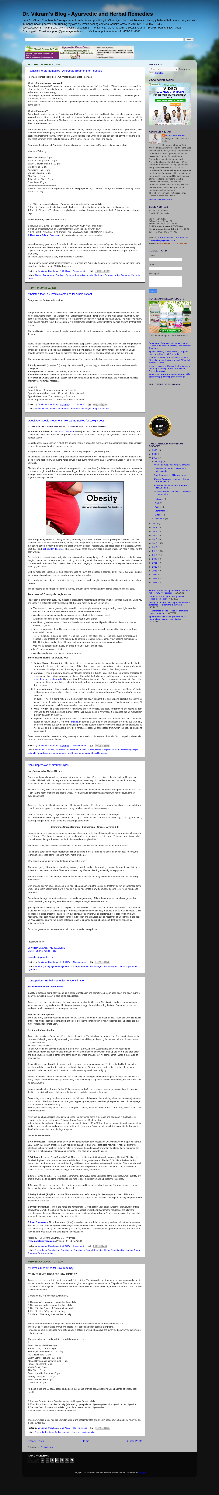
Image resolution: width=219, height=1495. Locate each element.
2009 (155, 454)
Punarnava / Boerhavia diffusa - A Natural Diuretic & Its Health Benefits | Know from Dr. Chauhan (170, 345)
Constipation (66, 1250)
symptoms (61, 753)
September (160, 511)
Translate (159, 73)
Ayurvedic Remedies (44, 750)
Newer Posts (36, 1441)
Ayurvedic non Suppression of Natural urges (81, 966)
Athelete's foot (41, 408)
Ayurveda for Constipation (47, 1250)
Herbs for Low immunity (83, 1432)
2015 (155, 539)
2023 (155, 571)
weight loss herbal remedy (49, 679)
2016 (155, 543)
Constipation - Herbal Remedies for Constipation (56, 980)
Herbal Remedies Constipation (118, 1250)
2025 (155, 578)
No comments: (80, 745)
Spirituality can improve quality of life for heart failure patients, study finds (167, 618)
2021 (155, 563)
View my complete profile (161, 199)
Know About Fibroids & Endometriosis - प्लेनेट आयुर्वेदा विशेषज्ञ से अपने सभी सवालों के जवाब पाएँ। (169, 375)
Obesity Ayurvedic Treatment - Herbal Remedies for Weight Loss (66, 420)
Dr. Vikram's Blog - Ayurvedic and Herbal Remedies (87, 14)
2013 (155, 531)
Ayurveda (55, 966)
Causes (90, 750)
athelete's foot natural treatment (65, 408)
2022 (155, 567)
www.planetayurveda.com (41, 1241)
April (157, 503)
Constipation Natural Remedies (88, 1250)
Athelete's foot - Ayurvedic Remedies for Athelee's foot (60, 294)
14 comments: (80, 271)
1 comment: (79, 404)
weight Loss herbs (75, 753)
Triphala (74, 722)
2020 (155, 559)
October (159, 515)
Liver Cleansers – (39, 1222)
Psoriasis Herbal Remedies (117, 275)
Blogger (142, 1473)
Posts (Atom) (47, 1447)
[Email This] (96, 271)
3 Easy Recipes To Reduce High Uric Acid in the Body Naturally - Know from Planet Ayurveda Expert (169, 368)
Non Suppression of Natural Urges (48, 765)
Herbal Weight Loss (104, 750)
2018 (155, 551)
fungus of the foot (101, 408)
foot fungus (86, 408)
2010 (155, 458)
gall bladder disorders (53, 549)
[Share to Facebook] (105, 271)
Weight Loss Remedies (96, 753)
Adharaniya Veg (42, 966)
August (158, 507)
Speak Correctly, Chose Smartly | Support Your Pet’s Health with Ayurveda (168, 353)
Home (86, 1441)
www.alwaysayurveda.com (163, 240)
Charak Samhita (66, 431)
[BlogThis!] (99, 271)
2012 (155, 527)
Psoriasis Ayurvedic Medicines (89, 275)
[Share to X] (102, 271)
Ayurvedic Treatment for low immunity (52, 1432)
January (159, 461)
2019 (155, 555)
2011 (154, 524)
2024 (155, 575)
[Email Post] (91, 271)
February (159, 499)
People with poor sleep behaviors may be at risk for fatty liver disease (169, 591)
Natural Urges (110, 966)
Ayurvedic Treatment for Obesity (70, 750)
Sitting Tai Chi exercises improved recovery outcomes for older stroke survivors (169, 603)
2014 (155, 535)
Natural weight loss (46, 753)
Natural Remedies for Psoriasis (49, 275)
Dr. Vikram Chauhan (175, 135)
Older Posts (134, 1441)
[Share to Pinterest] (108, 271)
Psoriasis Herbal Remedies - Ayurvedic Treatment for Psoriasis (65, 70)
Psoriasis (70, 275)
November (160, 519)
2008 (155, 450)
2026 (155, 582)
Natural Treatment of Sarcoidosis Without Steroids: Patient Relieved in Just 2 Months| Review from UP (169, 360)
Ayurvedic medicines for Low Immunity (50, 1268)
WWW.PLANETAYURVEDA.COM (173, 237)
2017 (155, 547)
